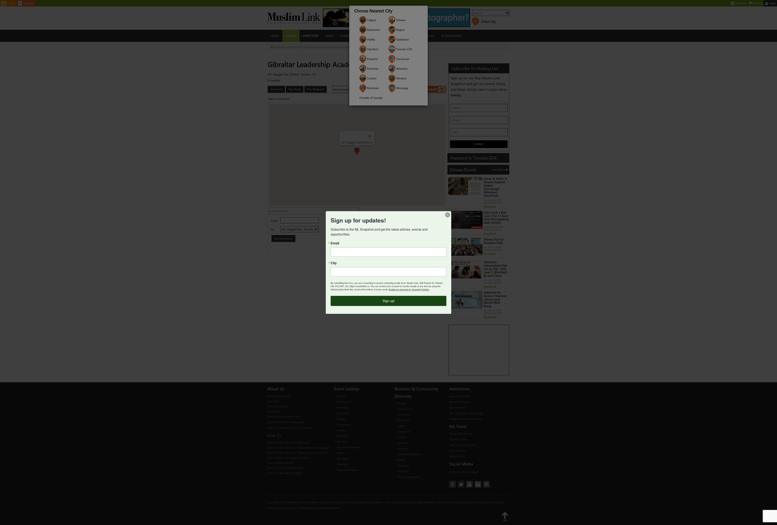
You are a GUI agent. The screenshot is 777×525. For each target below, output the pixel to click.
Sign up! (389, 300)
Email (335, 243)
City (334, 263)
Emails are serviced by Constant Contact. (409, 289)
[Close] (447, 214)
